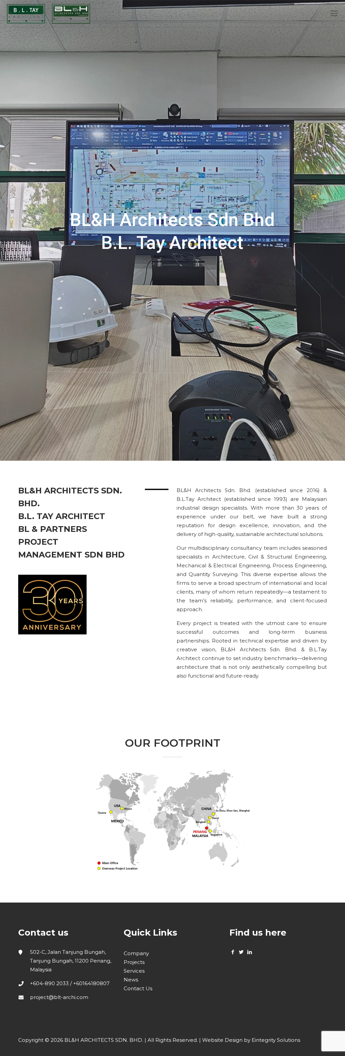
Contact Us (138, 988)
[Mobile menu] (334, 13)
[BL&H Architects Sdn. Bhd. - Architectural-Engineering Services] (48, 13)
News (131, 979)
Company (136, 953)
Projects (134, 962)
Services (134, 971)
